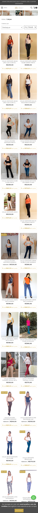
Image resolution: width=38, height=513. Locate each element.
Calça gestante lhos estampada (9, 497)
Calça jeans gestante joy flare (10, 457)
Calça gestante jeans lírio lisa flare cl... (10, 101)
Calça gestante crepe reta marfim (10, 300)
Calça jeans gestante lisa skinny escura (28, 141)
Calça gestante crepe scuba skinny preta (28, 61)
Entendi (19, 510)
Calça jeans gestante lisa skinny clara (28, 181)
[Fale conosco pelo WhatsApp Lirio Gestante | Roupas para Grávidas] (33, 497)
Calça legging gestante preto (9, 141)
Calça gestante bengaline (28, 458)
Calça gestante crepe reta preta (10, 339)
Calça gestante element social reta (10, 379)
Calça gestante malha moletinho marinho (28, 101)
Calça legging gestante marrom (9, 418)
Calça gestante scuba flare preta (10, 181)
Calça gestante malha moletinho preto (28, 221)
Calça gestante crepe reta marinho (28, 300)
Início (3, 19)
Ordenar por (5, 23)
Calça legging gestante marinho (9, 261)
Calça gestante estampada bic (28, 498)
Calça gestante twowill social (28, 379)
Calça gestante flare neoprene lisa (28, 418)
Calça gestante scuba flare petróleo (28, 340)
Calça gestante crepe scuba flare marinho (28, 261)
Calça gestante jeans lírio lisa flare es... (10, 61)
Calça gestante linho (10, 212)
